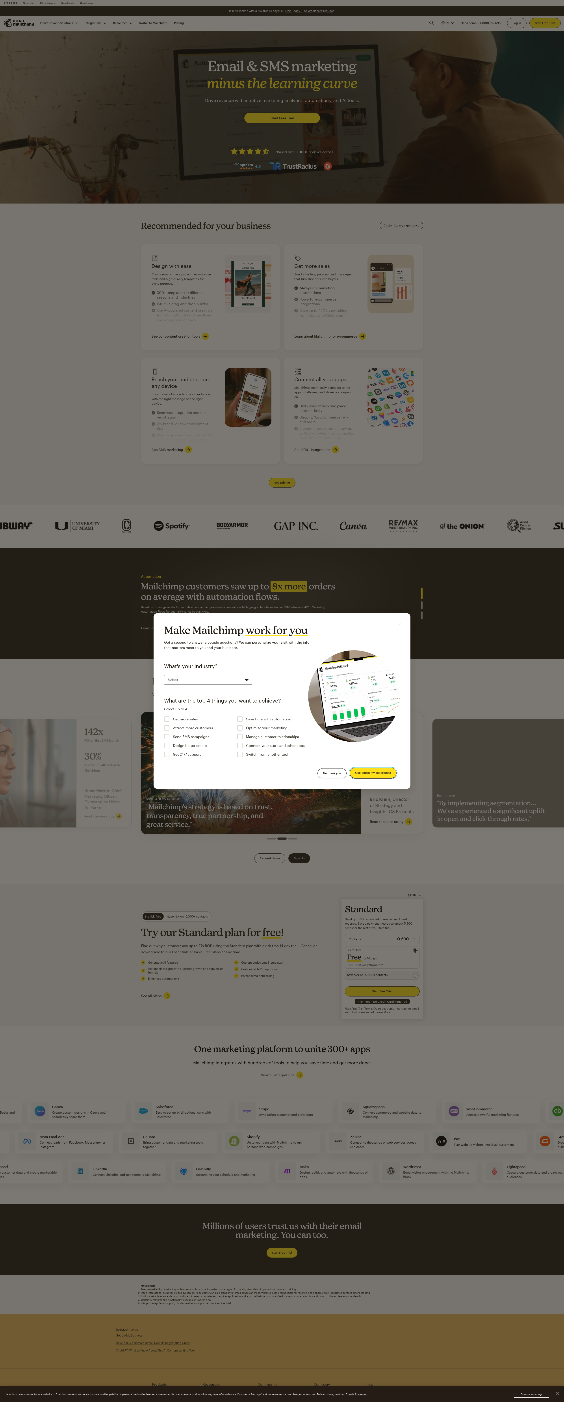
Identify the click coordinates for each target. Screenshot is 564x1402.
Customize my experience (373, 773)
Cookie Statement (356, 1394)
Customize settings (531, 1394)
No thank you (332, 773)
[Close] (400, 623)
